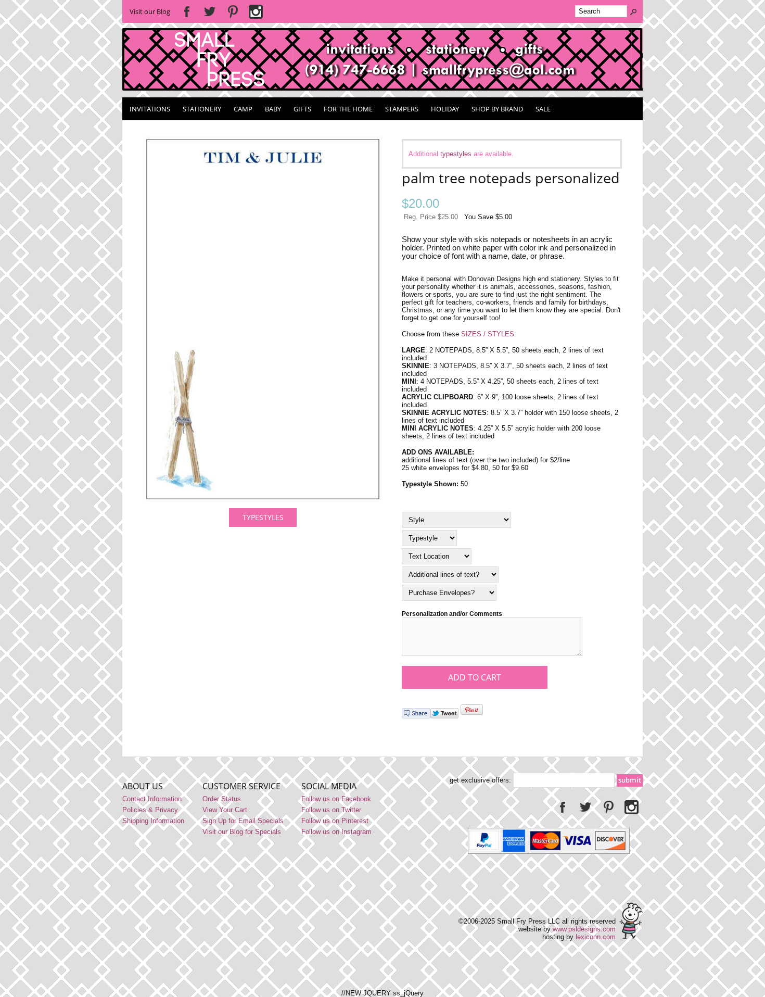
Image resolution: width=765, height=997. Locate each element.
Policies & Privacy (150, 810)
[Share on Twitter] (444, 716)
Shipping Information (153, 821)
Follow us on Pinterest (334, 821)
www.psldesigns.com (584, 929)
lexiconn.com (596, 937)
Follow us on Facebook (336, 799)
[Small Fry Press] (382, 88)
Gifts (302, 108)
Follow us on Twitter (331, 810)
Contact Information (152, 799)
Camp (243, 108)
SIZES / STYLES (487, 334)
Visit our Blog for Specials (241, 832)
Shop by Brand (497, 108)
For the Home (348, 108)
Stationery (202, 108)
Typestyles (263, 517)
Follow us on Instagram (336, 832)
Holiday (445, 108)
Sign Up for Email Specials (243, 821)
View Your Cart (224, 810)
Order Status (221, 799)
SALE (543, 108)
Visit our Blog (150, 11)
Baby (273, 108)
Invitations (150, 108)
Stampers (401, 108)
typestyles (455, 154)
